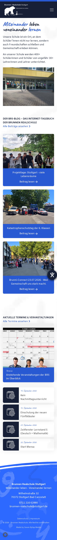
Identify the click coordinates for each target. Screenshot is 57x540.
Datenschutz (22, 519)
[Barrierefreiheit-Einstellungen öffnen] (52, 275)
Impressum (35, 519)
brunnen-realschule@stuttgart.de (29, 506)
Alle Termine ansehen (15, 321)
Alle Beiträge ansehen (15, 126)
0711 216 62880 (28, 502)
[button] (5, 534)
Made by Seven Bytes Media (28, 527)
